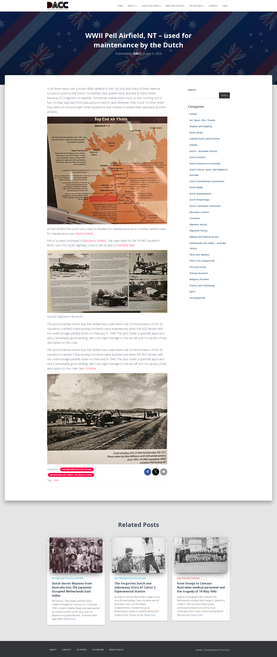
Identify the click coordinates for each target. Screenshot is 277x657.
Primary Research (198, 273)
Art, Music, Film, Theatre (202, 120)
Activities (82, 649)
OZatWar (90, 368)
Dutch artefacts (197, 157)
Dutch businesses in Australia (204, 163)
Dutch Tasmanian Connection (205, 205)
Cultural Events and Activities (204, 138)
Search (192, 89)
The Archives (195, 5)
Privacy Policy (116, 649)
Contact (213, 5)
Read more (70, 618)
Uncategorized (197, 297)
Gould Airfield (84, 233)
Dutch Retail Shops (199, 199)
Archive (193, 113)
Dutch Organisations (200, 193)
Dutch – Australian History (203, 151)
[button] (136, 5)
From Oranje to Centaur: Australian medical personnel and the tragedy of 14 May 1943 (201, 587)
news (56, 480)
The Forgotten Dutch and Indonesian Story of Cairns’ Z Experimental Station (135, 587)
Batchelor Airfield (95, 240)
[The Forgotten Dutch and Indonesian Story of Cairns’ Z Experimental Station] (138, 554)
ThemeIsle (224, 649)
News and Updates (175, 5)
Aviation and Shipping (200, 126)
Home (120, 5)
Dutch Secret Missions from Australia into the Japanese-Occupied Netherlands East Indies (72, 589)
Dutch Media (196, 187)
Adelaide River (126, 245)
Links (224, 5)
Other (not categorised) (202, 260)
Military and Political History (76, 469)
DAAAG (193, 144)
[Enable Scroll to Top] (271, 651)
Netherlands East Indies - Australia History (71, 475)
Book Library (196, 132)
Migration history (198, 230)
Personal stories (197, 266)
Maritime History (198, 224)
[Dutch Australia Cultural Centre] (58, 6)
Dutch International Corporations (206, 181)
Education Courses (199, 212)
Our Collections (150, 5)
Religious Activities (199, 279)
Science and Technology (202, 285)
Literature (194, 218)
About (131, 5)
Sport (192, 291)
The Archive (98, 649)
